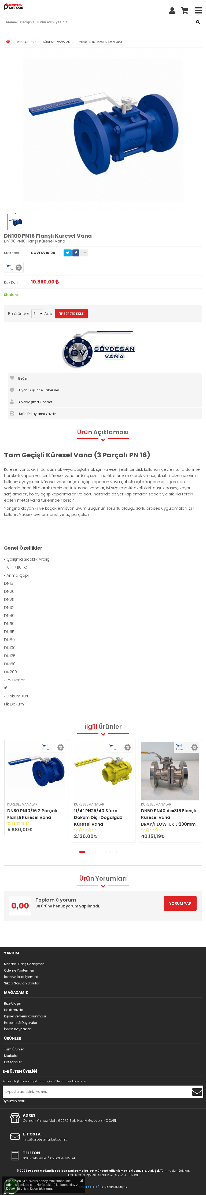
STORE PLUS (89, 1187)
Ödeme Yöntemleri (19, 970)
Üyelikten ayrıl (14, 1101)
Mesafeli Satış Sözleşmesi (24, 964)
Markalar (11, 1055)
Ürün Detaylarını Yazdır (37, 413)
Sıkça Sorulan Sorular (21, 983)
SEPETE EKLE (73, 313)
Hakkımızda (13, 1010)
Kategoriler (12, 1062)
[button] (82, 852)
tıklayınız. (46, 1188)
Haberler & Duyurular (20, 1022)
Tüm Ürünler (14, 1049)
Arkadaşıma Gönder (35, 402)
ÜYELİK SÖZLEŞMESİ (82, 1175)
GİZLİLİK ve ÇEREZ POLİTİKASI (118, 1175)
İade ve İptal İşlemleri (21, 977)
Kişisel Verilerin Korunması (25, 1016)
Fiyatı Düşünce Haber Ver (38, 390)
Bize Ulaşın (12, 1003)
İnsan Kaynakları (18, 1029)
